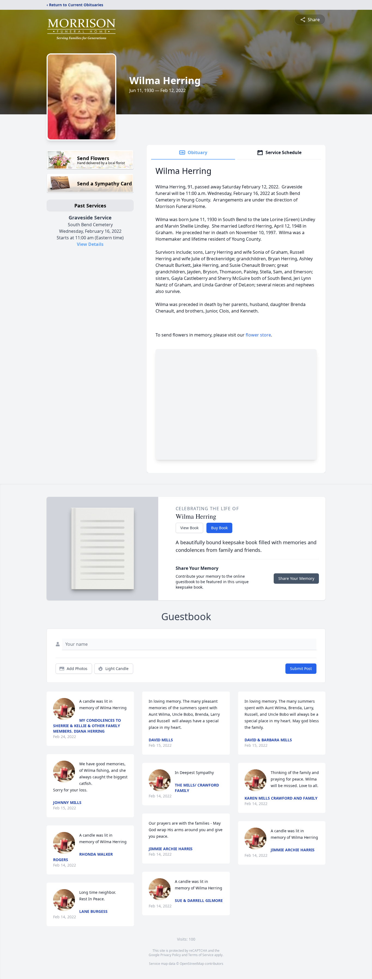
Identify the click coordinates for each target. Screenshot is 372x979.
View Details (90, 244)
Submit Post (301, 668)
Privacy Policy (170, 955)
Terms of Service (201, 955)
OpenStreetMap (192, 963)
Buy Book (219, 527)
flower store (258, 335)
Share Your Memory (296, 578)
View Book (189, 527)
